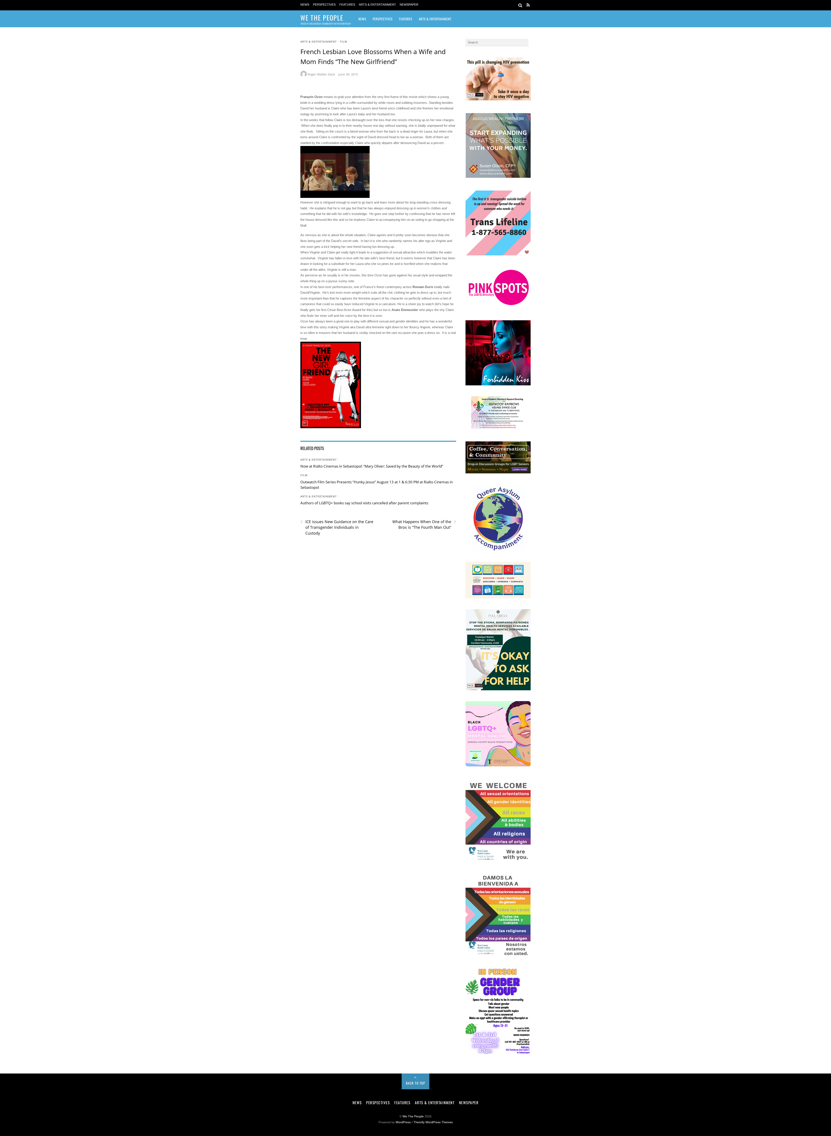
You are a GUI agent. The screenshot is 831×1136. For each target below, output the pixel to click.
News (304, 4)
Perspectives (324, 4)
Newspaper (409, 4)
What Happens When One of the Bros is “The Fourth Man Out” (424, 524)
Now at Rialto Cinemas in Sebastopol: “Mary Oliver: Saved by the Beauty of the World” (371, 466)
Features (347, 4)
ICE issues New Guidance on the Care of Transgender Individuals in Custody (336, 527)
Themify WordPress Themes (433, 1122)
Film (343, 41)
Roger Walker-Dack (321, 74)
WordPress (403, 1122)
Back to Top (415, 1083)
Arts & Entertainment (377, 4)
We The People (413, 1116)
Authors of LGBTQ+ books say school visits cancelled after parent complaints (364, 502)
